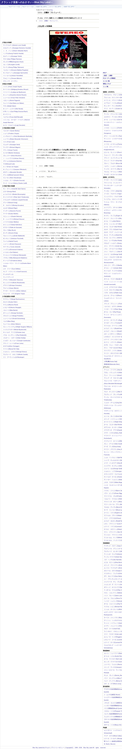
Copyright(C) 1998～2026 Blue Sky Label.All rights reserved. (86, 747)
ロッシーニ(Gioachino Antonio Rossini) (14, 95)
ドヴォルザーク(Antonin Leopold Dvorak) (15, 200)
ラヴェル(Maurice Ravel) (10, 304)
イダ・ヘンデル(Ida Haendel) (113, 559)
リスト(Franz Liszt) (9, 142)
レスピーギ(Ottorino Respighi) (12, 307)
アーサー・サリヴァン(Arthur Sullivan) (14, 291)
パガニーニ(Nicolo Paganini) (11, 100)
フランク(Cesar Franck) (10, 150)
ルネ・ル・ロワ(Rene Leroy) (112, 683)
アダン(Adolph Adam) (9, 106)
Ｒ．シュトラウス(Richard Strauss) (13, 219)
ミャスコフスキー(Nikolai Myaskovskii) (14, 329)
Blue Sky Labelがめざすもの (41, 747)
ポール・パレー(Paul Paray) (112, 312)
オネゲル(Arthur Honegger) (11, 346)
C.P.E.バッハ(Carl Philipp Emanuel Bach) (15, 111)
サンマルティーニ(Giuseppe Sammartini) (15, 73)
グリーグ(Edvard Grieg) (10, 202)
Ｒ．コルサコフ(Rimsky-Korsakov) (13, 205)
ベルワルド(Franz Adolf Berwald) (13, 117)
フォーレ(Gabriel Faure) (10, 241)
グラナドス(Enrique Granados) (12, 285)
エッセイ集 (106, 81)
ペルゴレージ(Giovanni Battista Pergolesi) (15, 70)
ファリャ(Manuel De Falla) (11, 349)
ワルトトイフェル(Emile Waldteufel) (14, 235)
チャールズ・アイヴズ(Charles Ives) (14, 332)
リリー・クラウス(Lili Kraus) (112, 518)
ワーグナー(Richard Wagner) (11, 147)
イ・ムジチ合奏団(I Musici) (112, 694)
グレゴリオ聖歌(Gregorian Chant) (13, 61)
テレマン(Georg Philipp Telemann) (13, 67)
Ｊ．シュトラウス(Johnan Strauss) (13, 158)
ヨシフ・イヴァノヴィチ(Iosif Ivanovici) (15, 271)
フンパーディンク (8, 277)
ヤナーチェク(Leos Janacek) (11, 247)
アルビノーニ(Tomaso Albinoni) (12, 78)
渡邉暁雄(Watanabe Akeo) (112, 364)
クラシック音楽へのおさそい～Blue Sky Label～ (27, 2)
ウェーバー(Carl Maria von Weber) (13, 103)
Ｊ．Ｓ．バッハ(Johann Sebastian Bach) (15, 50)
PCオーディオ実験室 (109, 78)
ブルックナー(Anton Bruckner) (12, 155)
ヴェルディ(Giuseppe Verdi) (11, 144)
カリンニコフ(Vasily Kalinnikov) (12, 224)
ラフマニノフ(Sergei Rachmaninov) (14, 299)
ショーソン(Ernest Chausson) (12, 244)
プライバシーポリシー (57, 747)
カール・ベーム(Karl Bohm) (112, 221)
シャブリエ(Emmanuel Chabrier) (13, 249)
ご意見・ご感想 (107, 75)
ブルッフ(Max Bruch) (9, 230)
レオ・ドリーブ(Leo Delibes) (11, 269)
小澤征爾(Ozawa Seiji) (110, 361)
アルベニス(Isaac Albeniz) (11, 288)
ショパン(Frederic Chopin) (11, 133)
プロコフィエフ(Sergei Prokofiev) (13, 315)
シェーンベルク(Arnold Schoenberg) (14, 318)
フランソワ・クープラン (10, 81)
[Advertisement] (18, 25)
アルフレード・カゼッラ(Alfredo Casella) (15, 354)
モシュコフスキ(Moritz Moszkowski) (14, 282)
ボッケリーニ (7, 114)
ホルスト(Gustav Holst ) (10, 302)
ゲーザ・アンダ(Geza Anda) (112, 446)
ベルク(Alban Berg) (9, 321)
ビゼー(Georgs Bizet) (9, 191)
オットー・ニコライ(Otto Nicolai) (13, 108)
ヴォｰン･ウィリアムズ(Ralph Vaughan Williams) (17, 327)
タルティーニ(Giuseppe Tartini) (12, 56)
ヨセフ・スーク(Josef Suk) (112, 628)
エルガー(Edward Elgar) (10, 208)
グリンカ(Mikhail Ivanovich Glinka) (13, 175)
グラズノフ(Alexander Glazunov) (13, 280)
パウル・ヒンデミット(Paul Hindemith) (14, 335)
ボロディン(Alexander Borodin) (12, 172)
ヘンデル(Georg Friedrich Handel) (13, 53)
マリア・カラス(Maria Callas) (113, 736)
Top (52, 10)
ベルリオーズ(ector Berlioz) (11, 130)
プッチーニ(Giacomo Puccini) (12, 211)
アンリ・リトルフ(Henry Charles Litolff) (15, 183)
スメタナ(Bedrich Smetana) (11, 153)
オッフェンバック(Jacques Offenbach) (14, 169)
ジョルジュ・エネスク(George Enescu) (15, 351)
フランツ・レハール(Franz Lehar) (13, 343)
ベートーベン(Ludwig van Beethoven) (14, 92)
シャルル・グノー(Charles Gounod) (14, 180)
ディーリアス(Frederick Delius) (12, 260)
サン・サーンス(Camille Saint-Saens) (14, 188)
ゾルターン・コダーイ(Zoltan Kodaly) (14, 338)
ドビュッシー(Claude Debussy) (12, 216)
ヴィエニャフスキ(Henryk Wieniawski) (14, 255)
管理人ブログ (107, 84)
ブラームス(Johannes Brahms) (12, 161)
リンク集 (105, 86)
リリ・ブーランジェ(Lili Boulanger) (13, 357)
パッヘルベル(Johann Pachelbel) (13, 75)
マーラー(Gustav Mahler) (10, 213)
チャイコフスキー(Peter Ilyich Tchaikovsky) (16, 197)
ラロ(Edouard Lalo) (9, 164)
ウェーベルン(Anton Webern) (12, 324)
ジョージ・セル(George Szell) (113, 254)
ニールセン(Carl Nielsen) (10, 252)
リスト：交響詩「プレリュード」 (49, 21)
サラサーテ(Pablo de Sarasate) (12, 227)
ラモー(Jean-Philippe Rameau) (12, 59)
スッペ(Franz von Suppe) (10, 166)
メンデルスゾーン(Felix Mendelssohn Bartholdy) (17, 136)
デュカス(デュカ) (8, 274)
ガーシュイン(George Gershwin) (13, 313)
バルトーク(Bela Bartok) (10, 310)
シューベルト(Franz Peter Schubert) (14, 97)
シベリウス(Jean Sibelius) (11, 222)
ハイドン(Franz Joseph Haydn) (12, 86)
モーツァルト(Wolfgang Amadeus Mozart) (15, 89)
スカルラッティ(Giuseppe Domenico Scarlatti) (17, 48)
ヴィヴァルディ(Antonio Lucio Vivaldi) (14, 45)
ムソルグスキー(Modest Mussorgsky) (14, 194)
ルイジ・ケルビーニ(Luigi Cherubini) (14, 125)
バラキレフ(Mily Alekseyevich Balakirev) (15, 258)
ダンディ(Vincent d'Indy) (10, 233)
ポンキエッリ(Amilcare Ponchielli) (13, 238)
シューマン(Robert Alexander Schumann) (15, 139)
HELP (104, 72)
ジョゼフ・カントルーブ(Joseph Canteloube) (16, 340)
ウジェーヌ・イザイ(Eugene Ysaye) (14, 293)
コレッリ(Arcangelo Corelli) (11, 64)
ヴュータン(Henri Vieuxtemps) (12, 177)
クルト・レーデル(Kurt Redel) (113, 240)
